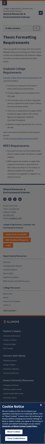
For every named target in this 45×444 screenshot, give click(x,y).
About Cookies (13, 431)
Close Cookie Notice (16, 438)
